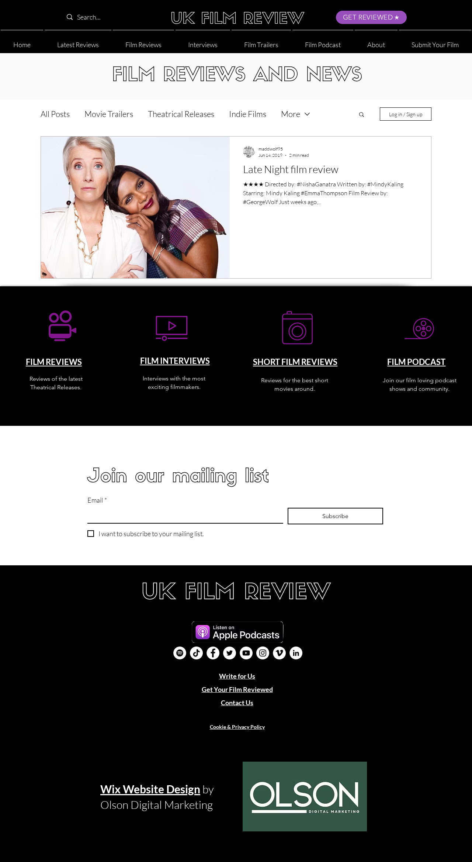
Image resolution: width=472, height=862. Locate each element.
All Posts (55, 114)
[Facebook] (212, 652)
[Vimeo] (279, 652)
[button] (376, 41)
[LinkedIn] (295, 652)
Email (97, 500)
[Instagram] (262, 652)
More (290, 114)
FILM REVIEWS (54, 362)
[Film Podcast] (179, 652)
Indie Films (247, 114)
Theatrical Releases (181, 114)
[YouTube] (246, 652)
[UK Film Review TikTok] (196, 652)
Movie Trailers (108, 114)
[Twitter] (229, 652)
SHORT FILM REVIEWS (295, 362)
